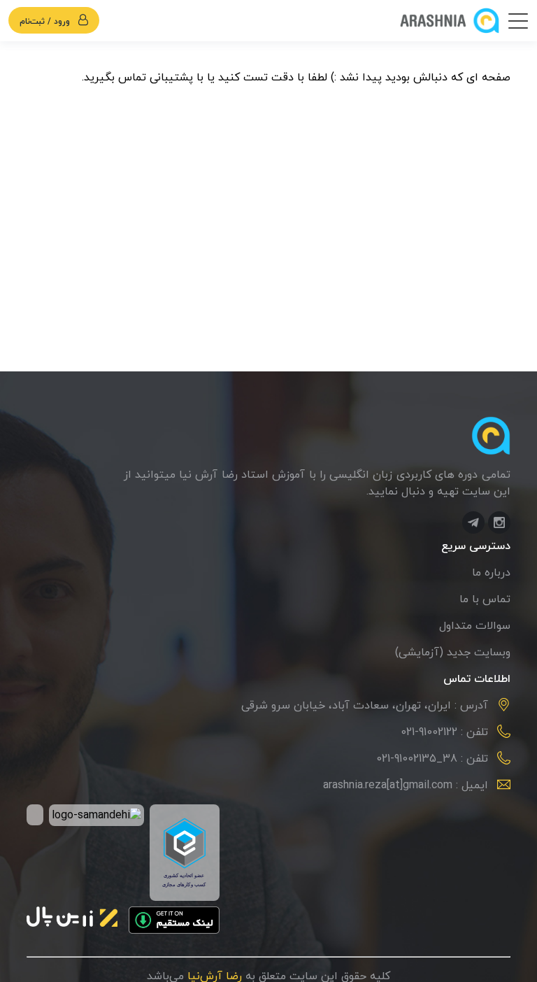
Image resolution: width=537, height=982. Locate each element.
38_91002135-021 (416, 759)
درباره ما (491, 573)
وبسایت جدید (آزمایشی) (452, 652)
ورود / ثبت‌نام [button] (46, 21)
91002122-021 (429, 732)
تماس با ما (484, 599)
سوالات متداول (474, 626)
